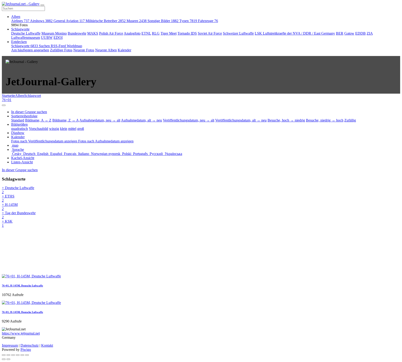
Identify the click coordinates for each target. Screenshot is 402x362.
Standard (17, 120)
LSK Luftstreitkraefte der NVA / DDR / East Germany (295, 33)
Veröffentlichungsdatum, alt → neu (241, 120)
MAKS (92, 33)
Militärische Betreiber (106, 21)
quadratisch (19, 129)
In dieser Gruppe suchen (20, 170)
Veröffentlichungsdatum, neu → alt (188, 120)
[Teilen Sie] (8, 355)
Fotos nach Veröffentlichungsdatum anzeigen (44, 141)
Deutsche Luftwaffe (25, 33)
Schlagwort (32, 96)
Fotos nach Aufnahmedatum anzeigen (106, 141)
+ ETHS (8, 198)
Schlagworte (20, 29)
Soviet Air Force (210, 33)
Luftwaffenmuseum (25, 37)
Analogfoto (132, 33)
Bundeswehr (77, 33)
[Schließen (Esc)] (4, 355)
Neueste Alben (106, 50)
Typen (188, 21)
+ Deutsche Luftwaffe (18, 190)
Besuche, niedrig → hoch (324, 120)
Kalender (124, 50)
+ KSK (7, 223)
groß (80, 129)
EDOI (58, 37)
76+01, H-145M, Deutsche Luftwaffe (22, 285)
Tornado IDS (187, 33)
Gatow (349, 33)
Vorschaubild (38, 129)
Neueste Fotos (83, 50)
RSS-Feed (59, 46)
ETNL (146, 33)
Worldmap (74, 46)
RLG (156, 33)
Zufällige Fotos (61, 50)
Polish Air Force (111, 33)
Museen (137, 21)
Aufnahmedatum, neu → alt (99, 120)
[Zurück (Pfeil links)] (4, 359)
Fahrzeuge (208, 21)
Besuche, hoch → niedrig (286, 120)
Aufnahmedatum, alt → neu (141, 120)
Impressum (10, 345)
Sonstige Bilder (162, 21)
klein (63, 129)
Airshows (41, 21)
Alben (15, 17)
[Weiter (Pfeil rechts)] (8, 359)
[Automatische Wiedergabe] (27, 355)
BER (339, 33)
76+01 (6, 100)
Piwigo (25, 350)
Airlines (20, 21)
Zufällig (350, 120)
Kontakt (47, 345)
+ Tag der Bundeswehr (19, 215)
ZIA (370, 33)
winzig (54, 129)
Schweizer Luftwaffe (238, 33)
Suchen (45, 46)
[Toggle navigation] (42, 5)
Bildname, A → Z (38, 120)
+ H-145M (10, 207)
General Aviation (69, 21)
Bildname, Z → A (65, 120)
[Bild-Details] (22, 355)
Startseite (8, 96)
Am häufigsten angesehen (30, 50)
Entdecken (19, 42)
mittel (72, 129)
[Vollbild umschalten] (13, 355)
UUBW (47, 37)
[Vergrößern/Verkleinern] (18, 355)
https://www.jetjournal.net (21, 333)
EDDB (360, 33)
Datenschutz (29, 345)
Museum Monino (54, 33)
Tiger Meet (169, 33)
